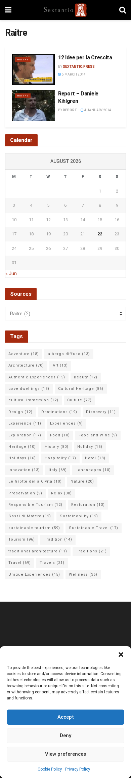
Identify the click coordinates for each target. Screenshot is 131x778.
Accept (65, 717)
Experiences (66, 423)
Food (60, 435)
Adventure (23, 354)
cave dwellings (28, 388)
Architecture (26, 365)
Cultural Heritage (80, 388)
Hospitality (60, 458)
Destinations (59, 412)
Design (20, 412)
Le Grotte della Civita (35, 481)
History (57, 446)
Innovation (24, 470)
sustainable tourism (34, 528)
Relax (61, 493)
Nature (82, 481)
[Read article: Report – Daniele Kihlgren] (33, 105)
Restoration (88, 504)
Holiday (89, 446)
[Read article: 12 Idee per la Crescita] (33, 69)
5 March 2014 (73, 74)
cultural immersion (33, 400)
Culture (79, 400)
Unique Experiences (34, 574)
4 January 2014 (97, 110)
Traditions (91, 551)
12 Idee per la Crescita (85, 57)
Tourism (21, 539)
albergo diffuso (69, 354)
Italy (58, 470)
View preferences (65, 754)
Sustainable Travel (93, 528)
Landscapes (93, 470)
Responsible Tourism (35, 504)
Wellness (83, 574)
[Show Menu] (8, 10)
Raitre (23, 59)
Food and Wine (98, 435)
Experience (24, 423)
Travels (52, 562)
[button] (121, 654)
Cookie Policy (50, 769)
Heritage (22, 446)
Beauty (85, 377)
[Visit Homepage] (65, 10)
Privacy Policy (77, 769)
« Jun (11, 273)
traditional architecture (37, 551)
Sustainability (79, 516)
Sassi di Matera (29, 516)
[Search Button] (122, 10)
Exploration (24, 435)
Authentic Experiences (36, 377)
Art (60, 365)
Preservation (25, 493)
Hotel (95, 458)
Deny (65, 735)
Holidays (22, 458)
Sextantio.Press (79, 66)
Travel (19, 562)
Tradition (58, 539)
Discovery (101, 412)
